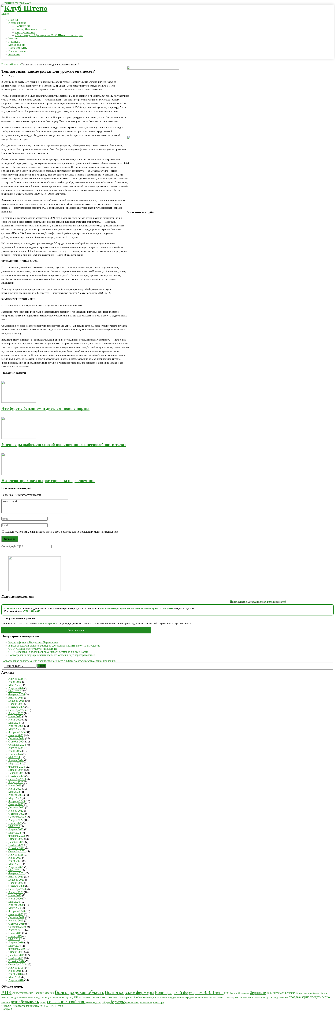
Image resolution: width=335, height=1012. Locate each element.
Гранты (233, 993)
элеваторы (158, 1002)
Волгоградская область (79, 992)
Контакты (14, 54)
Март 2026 (14, 691)
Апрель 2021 (16, 867)
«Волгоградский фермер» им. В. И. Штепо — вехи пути (49, 35)
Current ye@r (10, 546)
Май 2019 (14, 939)
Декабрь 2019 (16, 917)
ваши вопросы (46, 623)
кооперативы (152, 997)
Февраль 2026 (16, 694)
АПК (6, 992)
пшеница (5, 1002)
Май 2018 (14, 977)
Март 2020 (14, 907)
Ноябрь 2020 (15, 882)
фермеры (117, 1002)
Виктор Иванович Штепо (30, 29)
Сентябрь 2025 (17, 710)
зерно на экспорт (61, 997)
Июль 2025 (14, 716)
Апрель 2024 (16, 760)
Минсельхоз (277, 993)
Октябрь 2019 (16, 923)
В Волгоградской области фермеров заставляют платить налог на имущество (54, 645)
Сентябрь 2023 (17, 779)
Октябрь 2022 (16, 813)
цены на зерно (132, 1002)
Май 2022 (14, 826)
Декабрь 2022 (16, 807)
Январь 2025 (15, 735)
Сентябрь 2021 (17, 851)
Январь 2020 (15, 914)
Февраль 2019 (16, 948)
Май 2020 (14, 901)
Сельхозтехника (304, 993)
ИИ (268, 993)
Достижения (22, 25)
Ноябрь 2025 (15, 703)
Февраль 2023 (16, 801)
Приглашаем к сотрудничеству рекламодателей (242, 601)
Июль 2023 (14, 785)
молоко (199, 997)
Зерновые (258, 993)
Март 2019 (14, 945)
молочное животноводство (221, 997)
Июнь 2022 (15, 823)
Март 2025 (14, 728)
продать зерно (320, 997)
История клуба (17, 22)
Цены (3, 997)
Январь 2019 (15, 951)
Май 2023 (14, 791)
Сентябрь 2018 (17, 964)
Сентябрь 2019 (17, 926)
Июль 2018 (14, 970)
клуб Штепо (76, 997)
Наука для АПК (17, 47)
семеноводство (93, 1002)
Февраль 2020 (16, 911)
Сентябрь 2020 (17, 889)
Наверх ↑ (6, 1008)
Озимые (290, 993)
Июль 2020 (14, 895)
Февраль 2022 (16, 835)
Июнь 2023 (15, 788)
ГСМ (226, 993)
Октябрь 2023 (16, 776)
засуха (48, 997)
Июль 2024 (14, 750)
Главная (13, 19)
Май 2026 (14, 685)
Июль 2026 (14, 681)
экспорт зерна (146, 1002)
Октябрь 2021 (16, 848)
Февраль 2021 (16, 873)
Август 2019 (15, 929)
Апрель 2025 (16, 725)
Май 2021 (14, 863)
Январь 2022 (15, 838)
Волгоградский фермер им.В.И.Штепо (189, 992)
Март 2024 (14, 763)
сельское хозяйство (66, 1001)
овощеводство (264, 997)
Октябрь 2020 (16, 885)
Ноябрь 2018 (15, 958)
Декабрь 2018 (16, 955)
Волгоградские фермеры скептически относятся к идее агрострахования (51, 654)
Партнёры (14, 41)
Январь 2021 (15, 876)
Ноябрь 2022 (15, 810)
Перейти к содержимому (16, 2)
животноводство (36, 997)
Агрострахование (22, 992)
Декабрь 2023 (16, 772)
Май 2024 (14, 757)
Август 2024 (15, 747)
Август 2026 (15, 678)
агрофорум (12, 997)
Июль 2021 (14, 857)
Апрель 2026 (16, 688)
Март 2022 (14, 832)
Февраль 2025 (16, 732)
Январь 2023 (15, 804)
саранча (43, 1002)
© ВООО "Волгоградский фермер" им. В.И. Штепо (32, 1005)
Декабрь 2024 (16, 738)
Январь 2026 (15, 697)
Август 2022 (15, 820)
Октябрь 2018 (16, 961)
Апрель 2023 (16, 794)
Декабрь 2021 (16, 842)
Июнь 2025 (15, 719)
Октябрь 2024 (16, 741)
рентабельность (25, 1001)
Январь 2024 (15, 769)
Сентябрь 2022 (17, 816)
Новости (16, 64)
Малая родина (16, 44)
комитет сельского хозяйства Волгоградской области (114, 997)
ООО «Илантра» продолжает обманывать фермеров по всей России (48, 651)
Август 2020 (15, 892)
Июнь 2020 (15, 898)
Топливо (324, 993)
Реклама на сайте (18, 51)
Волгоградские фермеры (129, 992)
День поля (244, 992)
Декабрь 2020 (16, 879)
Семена (316, 993)
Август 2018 (15, 967)
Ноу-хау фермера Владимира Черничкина (33, 642)
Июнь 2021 (15, 860)
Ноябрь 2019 (15, 920)
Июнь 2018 (15, 973)
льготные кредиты (186, 997)
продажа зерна (299, 997)
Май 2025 (14, 722)
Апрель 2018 (16, 980)
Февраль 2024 (16, 766)
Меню (5, 13)
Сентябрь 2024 (17, 744)
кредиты (163, 997)
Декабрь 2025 (16, 700)
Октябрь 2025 (16, 706)
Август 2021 (15, 854)
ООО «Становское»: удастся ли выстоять (32, 648)
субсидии (106, 1002)
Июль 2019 (14, 933)
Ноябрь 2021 (15, 845)
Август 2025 (15, 713)
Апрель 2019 (16, 942)
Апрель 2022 (16, 829)
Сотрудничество (25, 32)
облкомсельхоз (247, 997)
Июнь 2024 (15, 754)
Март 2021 (14, 870)
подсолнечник (281, 997)
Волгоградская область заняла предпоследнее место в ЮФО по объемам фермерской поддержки (58, 660)
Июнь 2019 (15, 936)
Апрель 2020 (16, 904)
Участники (14, 38)
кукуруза (172, 997)
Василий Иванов (44, 993)
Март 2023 (14, 798)
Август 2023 (15, 782)
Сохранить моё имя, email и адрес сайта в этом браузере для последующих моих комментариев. (61, 531)
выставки (23, 997)
